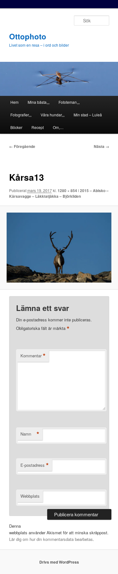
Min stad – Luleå (88, 114)
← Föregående (22, 146)
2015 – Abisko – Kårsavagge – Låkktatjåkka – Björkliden (59, 193)
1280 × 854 (67, 190)
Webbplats (30, 496)
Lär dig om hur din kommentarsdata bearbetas (51, 539)
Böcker (16, 127)
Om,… (58, 127)
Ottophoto (27, 36)
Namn (29, 434)
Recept (37, 127)
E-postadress (34, 465)
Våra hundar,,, (53, 114)
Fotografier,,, (20, 114)
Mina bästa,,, (38, 102)
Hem (14, 102)
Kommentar (33, 356)
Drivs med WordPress (59, 562)
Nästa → (101, 146)
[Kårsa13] (59, 248)
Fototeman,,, (69, 102)
